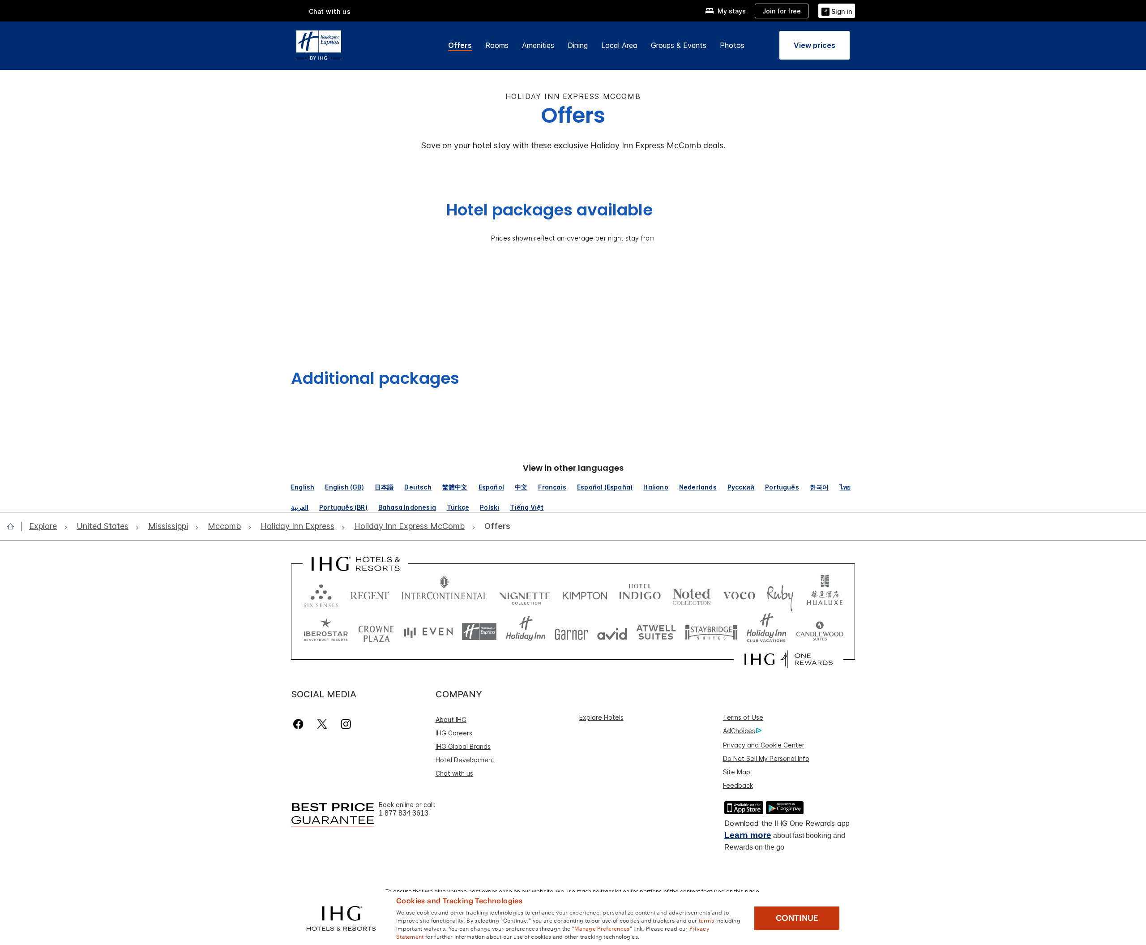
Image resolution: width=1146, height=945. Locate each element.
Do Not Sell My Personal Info (766, 758)
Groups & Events (678, 45)
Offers (460, 45)
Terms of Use (743, 717)
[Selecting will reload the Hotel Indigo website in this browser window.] (640, 594)
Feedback (738, 785)
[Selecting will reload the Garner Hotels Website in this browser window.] (571, 632)
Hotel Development (465, 760)
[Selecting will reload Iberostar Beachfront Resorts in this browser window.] (326, 632)
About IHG (451, 719)
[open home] (14, 526)
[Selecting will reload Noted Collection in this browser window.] (691, 594)
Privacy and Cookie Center (763, 745)
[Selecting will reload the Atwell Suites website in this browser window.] (656, 632)
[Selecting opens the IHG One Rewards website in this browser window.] (788, 659)
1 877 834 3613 (403, 813)
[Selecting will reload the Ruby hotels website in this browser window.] (780, 594)
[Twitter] (322, 724)
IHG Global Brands (463, 746)
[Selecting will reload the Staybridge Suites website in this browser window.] (711, 632)
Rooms (497, 45)
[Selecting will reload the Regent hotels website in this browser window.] (369, 594)
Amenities (538, 45)
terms (706, 920)
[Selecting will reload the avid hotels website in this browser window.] (612, 632)
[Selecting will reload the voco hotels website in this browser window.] (739, 594)
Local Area (619, 45)
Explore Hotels (601, 717)
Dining (578, 45)
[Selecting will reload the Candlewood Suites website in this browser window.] (819, 632)
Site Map (736, 772)
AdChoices (739, 731)
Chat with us (454, 773)
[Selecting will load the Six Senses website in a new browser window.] (321, 594)
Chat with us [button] (330, 11)
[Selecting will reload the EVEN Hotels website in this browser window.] (428, 632)
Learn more (747, 835)
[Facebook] (300, 724)
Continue (797, 918)
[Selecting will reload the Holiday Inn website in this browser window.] (526, 632)
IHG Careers (454, 733)
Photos (732, 45)
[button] (836, 10)
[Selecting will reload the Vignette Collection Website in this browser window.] (525, 594)
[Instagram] (346, 724)
